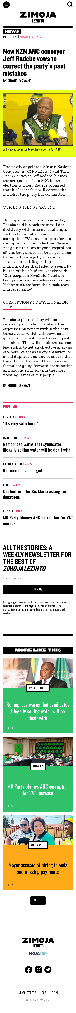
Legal (41, 602)
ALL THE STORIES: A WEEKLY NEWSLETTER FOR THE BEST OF (37, 558)
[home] (38, 17)
